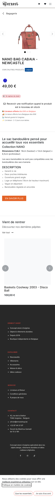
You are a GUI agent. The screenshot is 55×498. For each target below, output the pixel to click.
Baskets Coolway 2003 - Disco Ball (26, 288)
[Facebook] (20, 455)
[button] (3, 34)
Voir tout (6, 232)
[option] (27, 268)
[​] (29, 198)
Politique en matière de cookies (16, 485)
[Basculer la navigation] (50, 4)
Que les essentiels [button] (23, 493)
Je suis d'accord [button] (43, 493)
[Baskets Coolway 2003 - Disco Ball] (27, 261)
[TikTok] (34, 455)
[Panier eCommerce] (38, 3)
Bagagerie (11, 13)
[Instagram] (27, 455)
